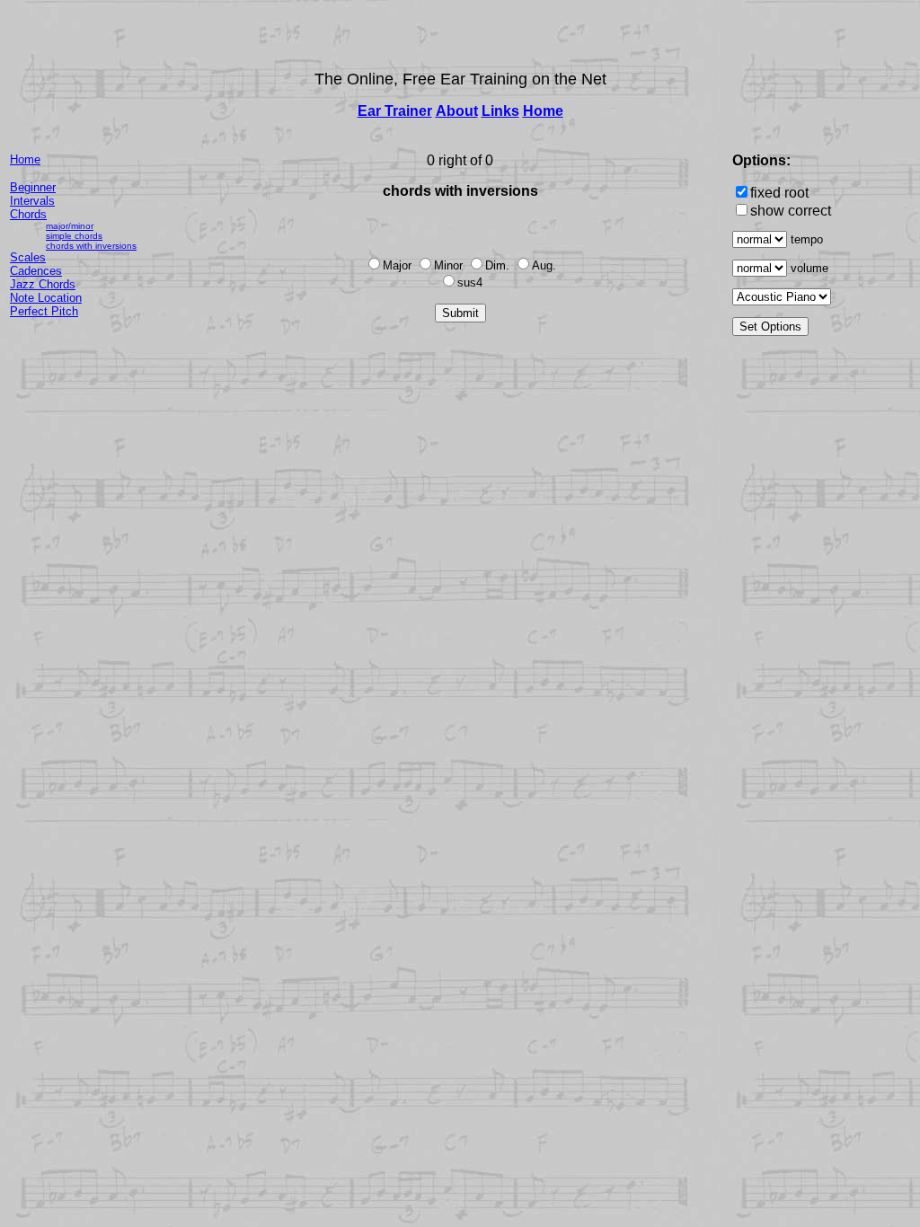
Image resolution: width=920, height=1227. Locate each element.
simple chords (74, 236)
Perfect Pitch (44, 311)
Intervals (32, 200)
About (457, 111)
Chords (28, 214)
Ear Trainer (395, 111)
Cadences (36, 271)
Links (500, 111)
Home (543, 111)
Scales (28, 257)
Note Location (46, 298)
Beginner (33, 187)
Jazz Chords (42, 284)
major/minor (69, 226)
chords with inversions (91, 246)
